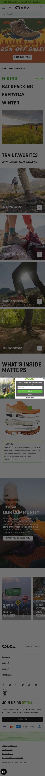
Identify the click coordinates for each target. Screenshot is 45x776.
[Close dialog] (44, 378)
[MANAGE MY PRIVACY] (3, 772)
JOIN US (30, 391)
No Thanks (30, 394)
